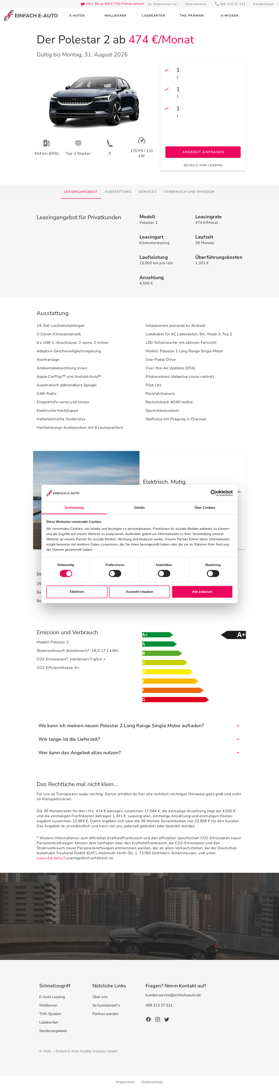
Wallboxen (48, 1005)
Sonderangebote (53, 1030)
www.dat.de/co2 (51, 858)
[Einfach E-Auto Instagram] (157, 1019)
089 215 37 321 (159, 1005)
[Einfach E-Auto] (30, 15)
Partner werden (105, 1013)
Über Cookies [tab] (204, 507)
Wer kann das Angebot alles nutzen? (79, 752)
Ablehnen (77, 591)
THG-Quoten (50, 1013)
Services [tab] (148, 192)
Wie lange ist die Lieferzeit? (69, 739)
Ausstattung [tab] (118, 192)
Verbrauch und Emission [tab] (189, 192)
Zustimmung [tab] (74, 507)
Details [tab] (139, 507)
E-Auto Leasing (52, 996)
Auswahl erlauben (139, 591)
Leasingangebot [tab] (81, 192)
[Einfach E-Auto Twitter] (167, 1019)
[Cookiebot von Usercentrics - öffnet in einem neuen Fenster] (214, 493)
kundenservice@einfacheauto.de (173, 995)
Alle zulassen (202, 591)
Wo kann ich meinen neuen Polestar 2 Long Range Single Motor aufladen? (121, 725)
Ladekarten (48, 1022)
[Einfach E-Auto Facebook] (148, 1019)
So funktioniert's (106, 1005)
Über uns (100, 996)
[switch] (115, 573)
